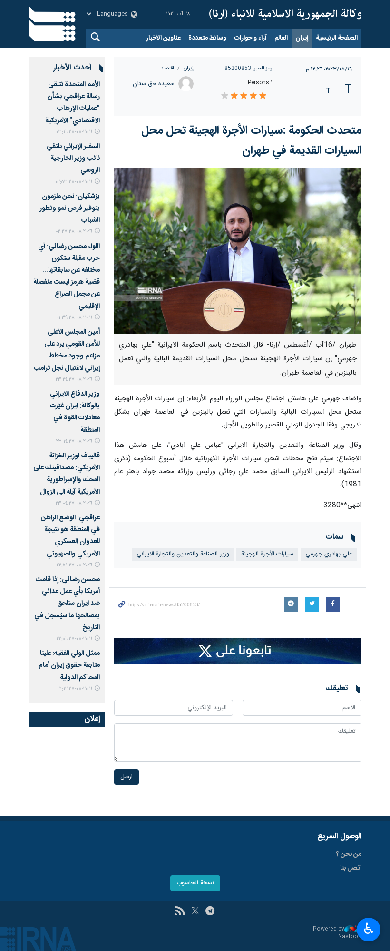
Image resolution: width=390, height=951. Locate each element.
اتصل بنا (350, 868)
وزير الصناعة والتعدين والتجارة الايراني (182, 554)
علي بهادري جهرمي (328, 554)
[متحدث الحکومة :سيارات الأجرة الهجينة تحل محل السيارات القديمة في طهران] (237, 251)
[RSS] (180, 912)
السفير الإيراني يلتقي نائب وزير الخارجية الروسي (73, 158)
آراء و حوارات (250, 38)
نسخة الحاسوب (195, 883)
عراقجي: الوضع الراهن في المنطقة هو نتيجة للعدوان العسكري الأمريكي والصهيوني (70, 536)
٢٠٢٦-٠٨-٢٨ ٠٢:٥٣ (74, 182)
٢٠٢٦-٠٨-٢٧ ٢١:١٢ (75, 688)
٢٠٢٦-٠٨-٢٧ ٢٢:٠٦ (74, 639)
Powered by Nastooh (337, 933)
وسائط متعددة (207, 38)
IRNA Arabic (285, 14)
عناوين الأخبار (163, 38)
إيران (301, 38)
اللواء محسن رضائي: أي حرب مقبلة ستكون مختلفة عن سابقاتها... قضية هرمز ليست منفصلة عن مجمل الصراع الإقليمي (66, 276)
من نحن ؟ (348, 854)
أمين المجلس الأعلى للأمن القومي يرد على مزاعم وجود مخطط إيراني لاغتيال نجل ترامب (67, 350)
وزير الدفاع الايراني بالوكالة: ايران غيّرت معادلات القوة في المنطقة (75, 412)
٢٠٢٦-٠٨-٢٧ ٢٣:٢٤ (74, 379)
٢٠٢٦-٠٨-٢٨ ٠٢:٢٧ (74, 231)
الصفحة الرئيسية (337, 38)
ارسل (126, 777)
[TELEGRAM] (210, 912)
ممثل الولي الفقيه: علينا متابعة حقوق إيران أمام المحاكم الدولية (69, 665)
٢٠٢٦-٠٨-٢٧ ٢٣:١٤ (74, 441)
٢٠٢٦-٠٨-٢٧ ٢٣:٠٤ (74, 503)
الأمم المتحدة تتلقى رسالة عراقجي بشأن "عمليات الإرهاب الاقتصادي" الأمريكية (72, 103)
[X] (195, 912)
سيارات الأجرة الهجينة (267, 554)
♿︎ (369, 928)
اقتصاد (167, 68)
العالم (281, 38)
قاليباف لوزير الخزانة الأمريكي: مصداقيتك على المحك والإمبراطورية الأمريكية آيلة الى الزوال (66, 474)
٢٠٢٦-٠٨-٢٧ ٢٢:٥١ (74, 565)
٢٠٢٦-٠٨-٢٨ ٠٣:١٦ (74, 132)
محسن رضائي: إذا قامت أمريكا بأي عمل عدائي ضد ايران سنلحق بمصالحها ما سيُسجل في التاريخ (67, 604)
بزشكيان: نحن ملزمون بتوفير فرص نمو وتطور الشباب (69, 208)
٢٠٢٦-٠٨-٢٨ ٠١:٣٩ (74, 317)
